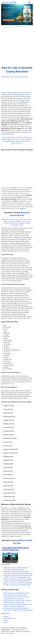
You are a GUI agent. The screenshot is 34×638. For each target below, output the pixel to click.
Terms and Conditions (7, 633)
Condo (21, 219)
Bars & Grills (15, 143)
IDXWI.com (20, 188)
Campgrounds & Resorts (23, 141)
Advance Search (23, 193)
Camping (21, 223)
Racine (3, 119)
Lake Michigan (21, 94)
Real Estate (5, 219)
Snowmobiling (15, 225)
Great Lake (27, 98)
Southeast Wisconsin (25, 92)
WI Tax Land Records (10, 618)
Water (5, 221)
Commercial (18, 137)
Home (11, 219)
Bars (22, 225)
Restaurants (27, 137)
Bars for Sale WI (9, 2)
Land (16, 219)
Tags (5, 622)
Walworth (24, 117)
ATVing (27, 223)
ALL (21, 143)
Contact (6, 620)
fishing (20, 100)
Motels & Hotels (6, 139)
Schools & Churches (18, 139)
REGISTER (22, 208)
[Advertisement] (17, 47)
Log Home (11, 221)
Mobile (18, 221)
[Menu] (29, 2)
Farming (23, 221)
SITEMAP (6, 616)
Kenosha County (6, 92)
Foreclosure (13, 223)
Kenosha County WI (8, 137)
